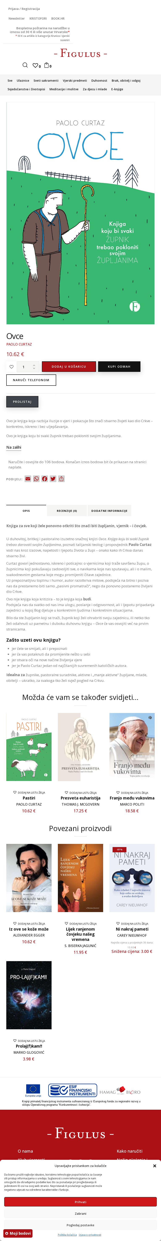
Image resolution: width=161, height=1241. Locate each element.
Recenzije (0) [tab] (67, 511)
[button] (155, 1166)
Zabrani (80, 1213)
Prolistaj (22, 402)
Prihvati (80, 1202)
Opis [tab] (26, 511)
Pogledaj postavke (80, 1225)
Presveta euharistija (80, 798)
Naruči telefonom (31, 380)
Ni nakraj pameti (132, 929)
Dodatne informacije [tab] (109, 511)
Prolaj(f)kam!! (29, 1046)
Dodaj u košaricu (69, 366)
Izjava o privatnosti (90, 1235)
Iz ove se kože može (29, 929)
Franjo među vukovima (132, 798)
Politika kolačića (67, 1235)
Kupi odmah (119, 366)
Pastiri (29, 798)
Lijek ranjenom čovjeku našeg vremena (80, 934)
